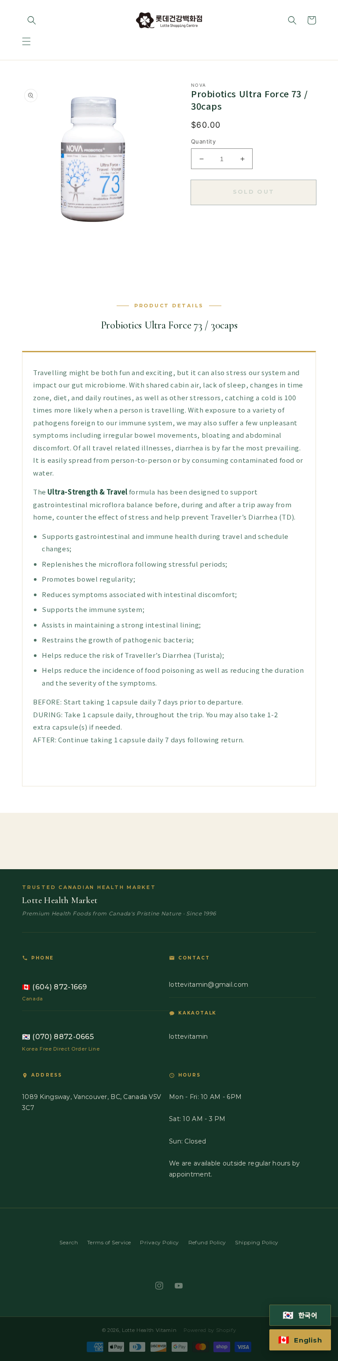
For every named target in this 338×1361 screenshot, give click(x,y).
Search (68, 1242)
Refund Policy (207, 1242)
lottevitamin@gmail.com (208, 984)
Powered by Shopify (210, 1330)
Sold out (254, 191)
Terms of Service (109, 1242)
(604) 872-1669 (54, 987)
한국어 (300, 1315)
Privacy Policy (159, 1242)
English (300, 1340)
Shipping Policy (256, 1242)
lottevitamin (188, 1036)
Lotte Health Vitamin (149, 1330)
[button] (26, 41)
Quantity (203, 141)
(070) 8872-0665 (58, 1037)
